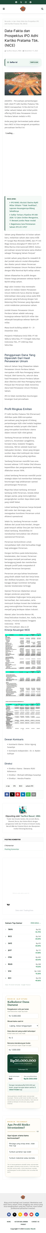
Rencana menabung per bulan (19, 1044)
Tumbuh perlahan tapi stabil (20, 1152)
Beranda (8, 21)
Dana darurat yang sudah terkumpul (21, 1032)
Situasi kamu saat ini (15, 1021)
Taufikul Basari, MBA (13, 51)
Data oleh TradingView (24, 910)
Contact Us (35, 1222)
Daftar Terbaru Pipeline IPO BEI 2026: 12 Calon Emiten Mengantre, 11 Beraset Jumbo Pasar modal (23, 218)
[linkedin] (37, 1214)
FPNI (10, 957)
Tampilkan (34, 62)
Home (9, 1222)
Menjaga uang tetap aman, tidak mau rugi (22, 1145)
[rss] (20, 1214)
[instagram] (25, 2)
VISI (9, 971)
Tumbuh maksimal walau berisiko (22, 1158)
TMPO (10, 929)
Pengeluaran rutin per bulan (18, 1010)
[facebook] (16, 2)
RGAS (10, 964)
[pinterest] (30, 2)
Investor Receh (30, 1229)
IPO (14, 786)
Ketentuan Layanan (21, 1222)
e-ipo (14, 21)
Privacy (23, 1224)
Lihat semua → (36, 923)
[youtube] (31, 1214)
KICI (9, 978)
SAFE (10, 943)
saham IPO (29, 786)
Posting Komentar (12, 849)
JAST (10, 950)
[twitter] (21, 2)
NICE (20, 786)
